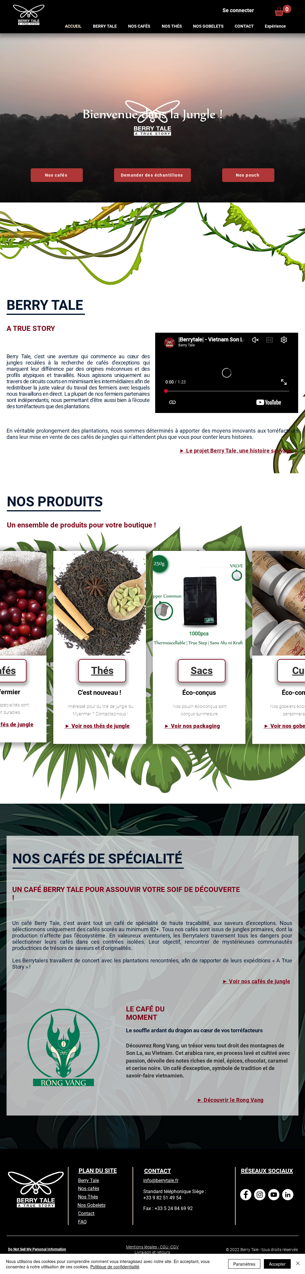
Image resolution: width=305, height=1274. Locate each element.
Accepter (277, 1264)
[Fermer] (297, 1264)
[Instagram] (259, 1194)
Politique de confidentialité (114, 1267)
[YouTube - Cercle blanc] (273, 1194)
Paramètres (244, 1264)
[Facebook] (245, 1194)
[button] (282, 10)
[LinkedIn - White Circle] (287, 1194)
